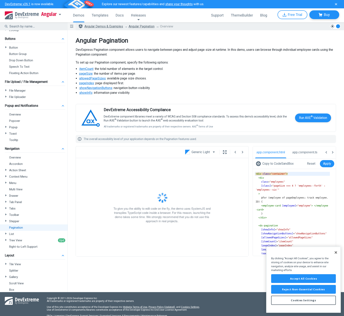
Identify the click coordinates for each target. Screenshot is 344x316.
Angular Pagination (141, 26)
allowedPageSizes (92, 78)
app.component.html (270, 152)
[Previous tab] (326, 152)
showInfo (85, 93)
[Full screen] (224, 152)
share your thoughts (179, 4)
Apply (327, 163)
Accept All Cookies (303, 278)
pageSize (86, 73)
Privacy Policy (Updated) (162, 307)
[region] (303, 280)
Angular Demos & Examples (103, 26)
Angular (49, 14)
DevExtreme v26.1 (17, 4)
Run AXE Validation (313, 117)
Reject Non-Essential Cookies (303, 289)
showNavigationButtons (95, 88)
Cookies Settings (190, 307)
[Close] (335, 252)
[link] (275, 163)
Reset (311, 163)
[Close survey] (336, 4)
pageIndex (86, 83)
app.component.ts (304, 152)
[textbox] (36, 26)
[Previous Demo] (235, 152)
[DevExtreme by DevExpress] (22, 15)
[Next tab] (332, 152)
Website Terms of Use (135, 307)
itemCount (86, 69)
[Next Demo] (242, 152)
